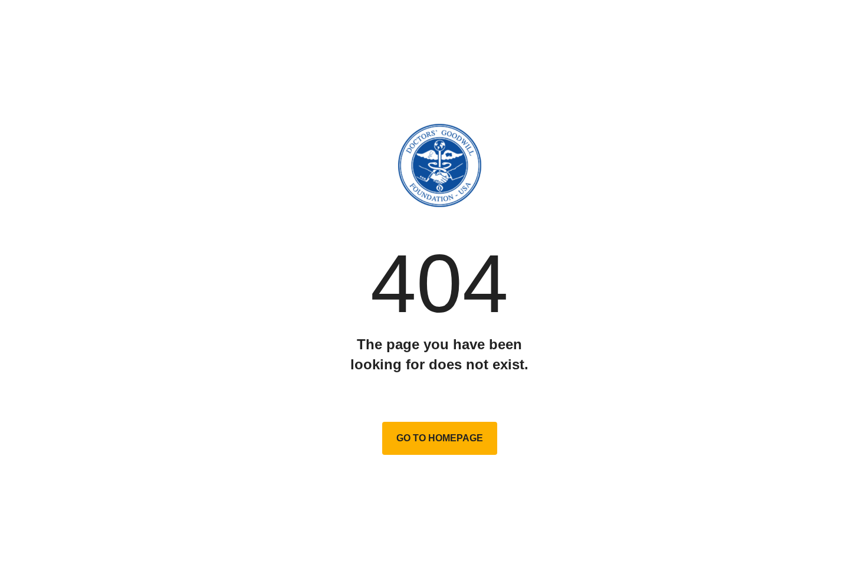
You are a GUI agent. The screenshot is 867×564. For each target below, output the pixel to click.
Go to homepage (439, 438)
